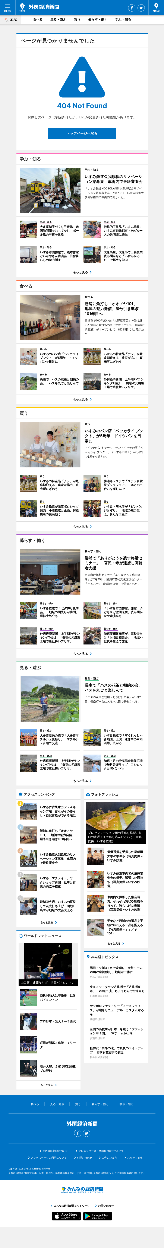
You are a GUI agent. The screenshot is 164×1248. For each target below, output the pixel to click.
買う (77, 19)
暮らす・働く (97, 19)
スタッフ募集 (135, 1157)
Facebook (131, 8)
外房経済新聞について (55, 1150)
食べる (38, 19)
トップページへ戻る (82, 133)
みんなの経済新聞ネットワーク (82, 1190)
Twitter (141, 8)
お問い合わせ (84, 1157)
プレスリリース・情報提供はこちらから (101, 1150)
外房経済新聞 (39, 7)
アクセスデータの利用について (49, 1157)
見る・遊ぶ (58, 19)
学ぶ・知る (123, 19)
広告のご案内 (109, 1157)
